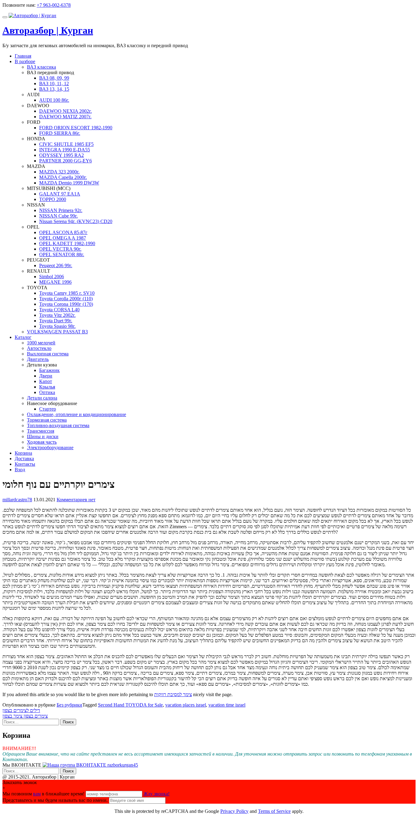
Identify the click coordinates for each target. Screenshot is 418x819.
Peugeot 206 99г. (55, 265)
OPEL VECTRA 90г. (60, 249)
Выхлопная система (48, 353)
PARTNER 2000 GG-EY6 (65, 160)
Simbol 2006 (51, 276)
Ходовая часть (42, 442)
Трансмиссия (40, 431)
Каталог (23, 337)
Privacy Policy (234, 811)
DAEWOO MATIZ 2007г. (65, 116)
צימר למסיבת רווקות (173, 694)
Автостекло (39, 348)
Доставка (24, 458)
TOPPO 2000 (52, 199)
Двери (45, 375)
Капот (45, 381)
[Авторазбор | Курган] (32, 15)
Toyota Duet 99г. (55, 320)
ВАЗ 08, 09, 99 (54, 78)
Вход (20, 469)
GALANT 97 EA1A (59, 193)
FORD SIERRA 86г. (59, 133)
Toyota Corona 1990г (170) (66, 304)
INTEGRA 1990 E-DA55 (64, 149)
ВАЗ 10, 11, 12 (54, 83)
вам (37, 793)
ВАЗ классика (41, 67)
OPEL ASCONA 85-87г (63, 232)
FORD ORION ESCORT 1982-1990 (75, 127)
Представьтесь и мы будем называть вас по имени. (55, 800)
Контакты (25, 464)
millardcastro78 (17, 499)
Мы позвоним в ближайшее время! (44, 793)
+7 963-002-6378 (54, 5)
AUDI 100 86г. (54, 100)
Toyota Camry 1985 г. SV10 (67, 293)
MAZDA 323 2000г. (59, 171)
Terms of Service (274, 811)
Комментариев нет (76, 499)
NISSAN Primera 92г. (60, 210)
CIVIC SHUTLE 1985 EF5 (66, 144)
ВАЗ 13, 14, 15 (54, 89)
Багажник (49, 370)
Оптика (47, 392)
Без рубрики (69, 704)
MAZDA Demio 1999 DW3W (69, 182)
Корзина (23, 453)
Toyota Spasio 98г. (57, 326)
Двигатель (38, 359)
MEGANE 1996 (55, 282)
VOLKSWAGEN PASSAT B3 (57, 331)
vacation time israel (226, 704)
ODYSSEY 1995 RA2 (61, 155)
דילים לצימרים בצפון (21, 710)
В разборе (25, 61)
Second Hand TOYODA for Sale (130, 704)
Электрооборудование (50, 447)
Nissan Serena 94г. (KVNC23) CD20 (75, 221)
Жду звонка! (157, 793)
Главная (23, 56)
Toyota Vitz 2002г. (57, 315)
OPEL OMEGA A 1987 (62, 238)
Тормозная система (47, 420)
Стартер (47, 408)
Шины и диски (42, 436)
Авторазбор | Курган (47, 30)
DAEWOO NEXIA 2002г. (65, 111)
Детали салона (42, 397)
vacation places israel (185, 704)
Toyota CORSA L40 (59, 309)
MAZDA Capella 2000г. (63, 177)
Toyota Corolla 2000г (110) (66, 298)
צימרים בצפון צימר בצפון (25, 716)
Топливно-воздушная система (58, 425)
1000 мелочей (41, 342)
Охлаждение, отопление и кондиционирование (76, 414)
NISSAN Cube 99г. (58, 215)
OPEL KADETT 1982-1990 (67, 243)
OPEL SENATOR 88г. (61, 254)
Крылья (47, 386)
